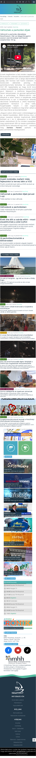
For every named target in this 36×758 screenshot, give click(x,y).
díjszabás (14, 23)
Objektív (13, 598)
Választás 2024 (17, 742)
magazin (8, 456)
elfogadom (22, 753)
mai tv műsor (10, 578)
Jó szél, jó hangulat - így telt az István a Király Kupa (17, 279)
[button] (3, 153)
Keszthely (15, 27)
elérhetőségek (10, 632)
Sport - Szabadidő (7, 276)
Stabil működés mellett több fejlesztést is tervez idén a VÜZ (16, 180)
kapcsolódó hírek (10, 172)
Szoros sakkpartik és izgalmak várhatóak (16, 391)
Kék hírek (18, 731)
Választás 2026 (17, 745)
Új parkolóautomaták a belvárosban (12, 239)
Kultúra (3, 332)
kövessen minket (11, 644)
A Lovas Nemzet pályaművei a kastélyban (16, 335)
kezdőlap (3, 16)
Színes (3, 304)
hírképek (6, 134)
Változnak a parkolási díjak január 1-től (17, 195)
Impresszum (18, 702)
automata (24, 23)
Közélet (16, 16)
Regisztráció (10, 2)
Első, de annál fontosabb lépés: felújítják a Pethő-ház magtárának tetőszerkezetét (16, 362)
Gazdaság (18, 725)
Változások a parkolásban (13, 207)
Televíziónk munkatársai (17, 715)
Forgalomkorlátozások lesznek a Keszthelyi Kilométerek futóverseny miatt (17, 420)
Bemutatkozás (17, 713)
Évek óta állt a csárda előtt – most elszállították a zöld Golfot (17, 220)
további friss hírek (10, 255)
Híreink (10, 16)
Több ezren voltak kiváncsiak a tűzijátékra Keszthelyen (16, 307)
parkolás (4, 23)
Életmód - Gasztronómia (17, 739)
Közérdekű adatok (18, 700)
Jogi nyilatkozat (18, 705)
